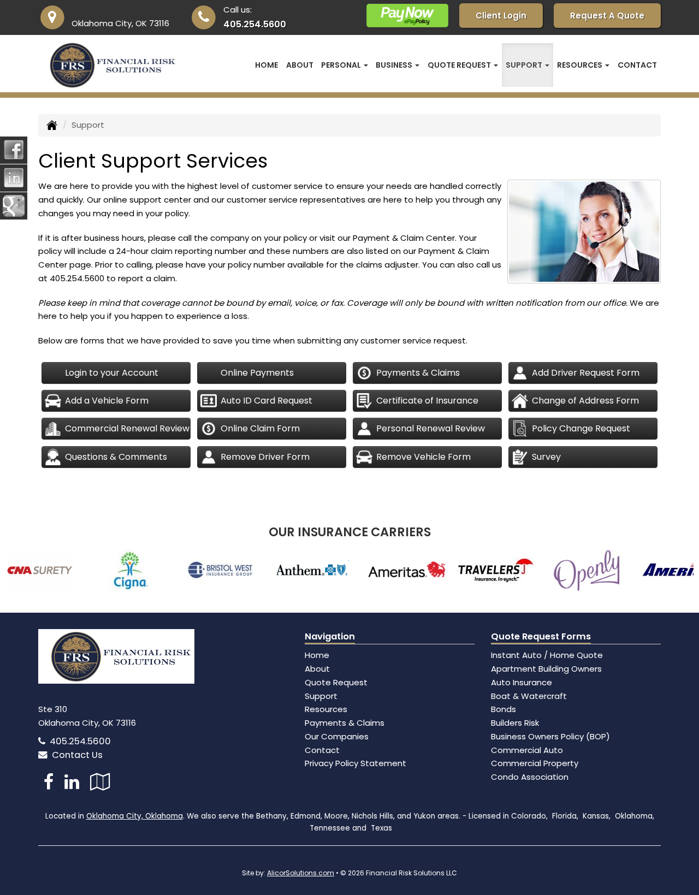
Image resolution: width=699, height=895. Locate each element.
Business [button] (395, 65)
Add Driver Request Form (585, 372)
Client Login (501, 15)
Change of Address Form (585, 400)
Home (266, 65)
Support (321, 696)
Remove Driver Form (265, 457)
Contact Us (75, 755)
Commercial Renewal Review (127, 428)
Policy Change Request (581, 428)
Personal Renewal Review (430, 428)
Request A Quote (607, 15)
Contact (637, 65)
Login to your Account (111, 372)
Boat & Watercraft (529, 696)
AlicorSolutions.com (300, 873)
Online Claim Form (260, 428)
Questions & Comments (116, 457)
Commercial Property (534, 763)
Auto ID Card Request (266, 400)
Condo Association (529, 777)
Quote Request (336, 682)
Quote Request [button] (460, 65)
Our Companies (337, 736)
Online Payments (257, 372)
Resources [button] (580, 65)
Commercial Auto (527, 750)
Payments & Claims (418, 372)
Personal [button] (342, 65)
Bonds (503, 709)
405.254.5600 (254, 24)
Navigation (330, 636)
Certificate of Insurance (427, 400)
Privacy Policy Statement (355, 763)
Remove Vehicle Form (423, 457)
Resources (326, 709)
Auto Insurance (521, 682)
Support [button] (525, 65)
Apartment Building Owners (546, 668)
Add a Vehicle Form (107, 400)
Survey (546, 457)
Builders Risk (515, 722)
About (299, 65)
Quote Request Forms (541, 636)
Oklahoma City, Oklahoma (134, 816)
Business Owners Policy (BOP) (550, 736)
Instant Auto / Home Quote (547, 655)
